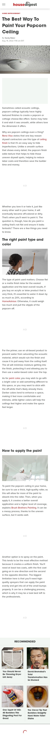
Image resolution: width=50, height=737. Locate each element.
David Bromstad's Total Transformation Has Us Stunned (37, 676)
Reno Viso (7, 135)
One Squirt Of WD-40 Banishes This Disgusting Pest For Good (12, 714)
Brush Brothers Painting (23, 507)
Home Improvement (11, 13)
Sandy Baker (10, 38)
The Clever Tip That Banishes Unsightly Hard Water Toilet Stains (37, 714)
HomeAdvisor (9, 301)
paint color (14, 378)
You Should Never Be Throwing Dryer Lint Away (12, 674)
